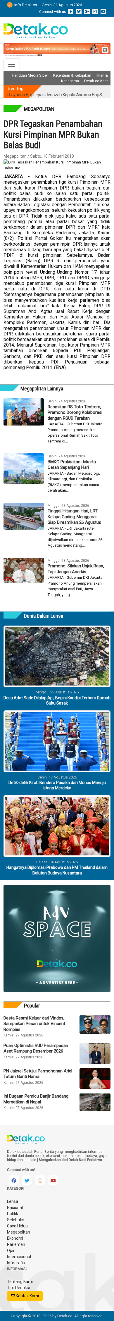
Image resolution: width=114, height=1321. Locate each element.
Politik (12, 1213)
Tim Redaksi (18, 1287)
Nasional (15, 1207)
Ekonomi (15, 1238)
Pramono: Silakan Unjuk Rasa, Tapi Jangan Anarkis (76, 568)
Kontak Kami (27, 1296)
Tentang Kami (20, 1281)
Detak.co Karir (96, 81)
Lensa (12, 1201)
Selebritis (15, 1219)
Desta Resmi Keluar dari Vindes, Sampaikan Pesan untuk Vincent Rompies (34, 1023)
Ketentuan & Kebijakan (72, 75)
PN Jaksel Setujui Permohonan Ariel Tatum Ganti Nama (38, 1073)
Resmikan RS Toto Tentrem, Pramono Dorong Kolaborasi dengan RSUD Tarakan (75, 412)
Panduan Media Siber (30, 75)
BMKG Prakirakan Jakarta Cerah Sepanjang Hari (72, 464)
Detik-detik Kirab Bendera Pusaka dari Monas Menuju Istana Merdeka (57, 785)
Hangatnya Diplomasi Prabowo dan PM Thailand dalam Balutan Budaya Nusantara (57, 870)
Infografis (16, 1262)
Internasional (19, 1256)
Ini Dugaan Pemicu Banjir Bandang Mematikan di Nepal (36, 1099)
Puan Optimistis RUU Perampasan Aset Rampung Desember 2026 (36, 1048)
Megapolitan (18, 1232)
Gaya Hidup (17, 1226)
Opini (11, 1250)
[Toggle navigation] (12, 64)
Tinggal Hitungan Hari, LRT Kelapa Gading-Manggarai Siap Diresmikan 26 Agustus (74, 516)
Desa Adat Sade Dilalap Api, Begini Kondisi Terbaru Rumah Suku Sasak (57, 700)
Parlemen (16, 1244)
